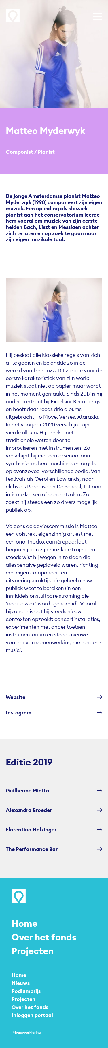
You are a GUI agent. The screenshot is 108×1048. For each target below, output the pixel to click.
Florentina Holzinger (31, 829)
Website (15, 697)
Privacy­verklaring (26, 1032)
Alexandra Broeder (29, 810)
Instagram (18, 712)
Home (24, 923)
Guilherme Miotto (27, 790)
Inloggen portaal (32, 1015)
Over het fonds (44, 937)
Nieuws (21, 983)
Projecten (33, 951)
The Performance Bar (32, 849)
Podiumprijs (26, 991)
